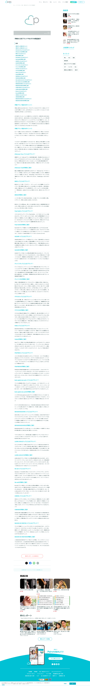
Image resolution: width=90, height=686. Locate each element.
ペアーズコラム (18, 5)
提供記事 (66, 60)
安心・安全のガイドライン (44, 671)
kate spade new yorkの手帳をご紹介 (23, 81)
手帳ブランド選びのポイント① (21, 46)
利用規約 (35, 671)
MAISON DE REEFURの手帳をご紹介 (22, 100)
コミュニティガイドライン (56, 671)
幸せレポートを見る (45, 639)
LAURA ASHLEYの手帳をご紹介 (22, 89)
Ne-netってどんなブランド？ (21, 91)
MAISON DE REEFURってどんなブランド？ (24, 98)
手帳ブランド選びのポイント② (21, 48)
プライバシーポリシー (31, 673)
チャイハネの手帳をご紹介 (21, 66)
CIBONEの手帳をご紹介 (20, 96)
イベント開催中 (65, 2)
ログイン (81, 2)
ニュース (54, 2)
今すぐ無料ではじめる (55, 658)
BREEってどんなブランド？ (21, 53)
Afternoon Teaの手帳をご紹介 (21, 51)
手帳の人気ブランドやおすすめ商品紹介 (29, 5)
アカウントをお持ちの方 (56, 661)
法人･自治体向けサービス (46, 675)
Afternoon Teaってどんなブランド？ (23, 49)
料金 (51, 2)
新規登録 (73, 2)
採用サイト (55, 675)
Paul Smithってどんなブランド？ (22, 57)
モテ (65, 66)
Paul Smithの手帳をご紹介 (21, 59)
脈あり (76, 70)
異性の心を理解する (68, 70)
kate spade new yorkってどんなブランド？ (24, 79)
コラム (59, 2)
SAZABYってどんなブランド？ (21, 61)
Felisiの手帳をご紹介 (20, 74)
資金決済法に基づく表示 (29, 675)
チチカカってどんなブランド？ (21, 68)
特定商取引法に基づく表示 (58, 673)
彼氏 (74, 57)
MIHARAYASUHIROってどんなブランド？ (23, 83)
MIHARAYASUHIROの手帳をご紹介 (22, 85)
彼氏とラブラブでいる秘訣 (69, 63)
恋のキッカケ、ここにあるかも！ (32, 556)
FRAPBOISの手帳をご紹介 (21, 78)
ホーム (40, 2)
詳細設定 (65, 683)
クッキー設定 (48, 673)
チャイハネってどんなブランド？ (22, 64)
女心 (69, 57)
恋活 (22, 5)
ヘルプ (37, 675)
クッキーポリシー (40, 673)
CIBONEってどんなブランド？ (21, 94)
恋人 (76, 66)
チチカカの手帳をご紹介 (20, 70)
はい (72, 683)
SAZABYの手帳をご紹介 (20, 63)
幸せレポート (45, 2)
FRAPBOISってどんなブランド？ (22, 76)
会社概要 (30, 671)
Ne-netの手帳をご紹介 (20, 93)
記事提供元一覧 (62, 675)
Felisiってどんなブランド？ (21, 72)
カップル (70, 66)
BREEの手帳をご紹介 (19, 55)
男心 (65, 57)
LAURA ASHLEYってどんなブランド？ (23, 87)
